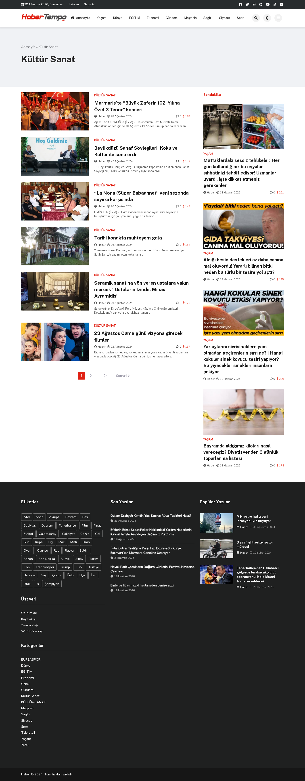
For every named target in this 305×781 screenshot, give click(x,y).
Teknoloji (28, 732)
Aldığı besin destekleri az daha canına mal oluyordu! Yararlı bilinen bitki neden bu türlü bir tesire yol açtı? (243, 266)
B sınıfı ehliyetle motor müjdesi (255, 545)
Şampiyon (52, 584)
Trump (65, 567)
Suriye (65, 558)
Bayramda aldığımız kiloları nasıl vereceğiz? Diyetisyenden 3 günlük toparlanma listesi (240, 452)
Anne (39, 517)
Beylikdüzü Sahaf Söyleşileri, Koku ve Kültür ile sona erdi (136, 151)
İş (37, 584)
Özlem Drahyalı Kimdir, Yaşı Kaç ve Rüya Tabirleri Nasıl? (151, 515)
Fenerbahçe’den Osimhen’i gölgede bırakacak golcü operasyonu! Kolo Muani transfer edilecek (258, 574)
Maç (61, 542)
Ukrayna (30, 575)
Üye (82, 575)
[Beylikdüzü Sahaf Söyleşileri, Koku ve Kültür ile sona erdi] (55, 156)
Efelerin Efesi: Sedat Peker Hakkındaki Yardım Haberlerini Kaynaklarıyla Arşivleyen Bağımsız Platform (151, 531)
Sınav (79, 558)
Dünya (117, 18)
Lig (50, 542)
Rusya (69, 550)
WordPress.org (32, 631)
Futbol (28, 533)
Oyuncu (42, 550)
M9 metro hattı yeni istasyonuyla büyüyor (254, 519)
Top (27, 567)
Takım (93, 558)
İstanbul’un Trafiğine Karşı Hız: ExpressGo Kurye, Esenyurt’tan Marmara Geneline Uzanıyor (146, 550)
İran (93, 575)
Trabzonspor (45, 567)
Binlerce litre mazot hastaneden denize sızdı (142, 585)
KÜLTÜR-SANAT (33, 702)
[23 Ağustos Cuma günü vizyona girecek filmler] (55, 342)
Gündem (172, 18)
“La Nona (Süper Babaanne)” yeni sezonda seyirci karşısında (141, 196)
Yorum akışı (29, 625)
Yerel (25, 745)
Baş (85, 517)
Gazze (84, 533)
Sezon (28, 558)
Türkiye (93, 567)
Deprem (47, 525)
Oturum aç (29, 613)
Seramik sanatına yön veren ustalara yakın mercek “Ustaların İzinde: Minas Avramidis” (141, 289)
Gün (26, 542)
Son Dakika (47, 558)
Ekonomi (153, 18)
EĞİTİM (134, 18)
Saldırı (83, 550)
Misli (73, 542)
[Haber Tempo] (44, 17)
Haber (101, 116)
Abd (27, 517)
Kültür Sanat (30, 696)
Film (85, 525)
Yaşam (101, 18)
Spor (240, 18)
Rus (56, 550)
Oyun (27, 550)
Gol (97, 533)
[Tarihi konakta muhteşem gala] (55, 246)
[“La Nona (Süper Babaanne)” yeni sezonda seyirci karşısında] (55, 201)
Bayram (71, 517)
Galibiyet (68, 533)
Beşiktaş (30, 525)
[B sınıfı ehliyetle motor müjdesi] (216, 548)
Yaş (43, 575)
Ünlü (70, 575)
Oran (86, 542)
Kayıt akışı (28, 619)
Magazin (190, 18)
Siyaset (224, 18)
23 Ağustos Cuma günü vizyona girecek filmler (138, 336)
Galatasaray (47, 533)
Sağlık (208, 18)
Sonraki (122, 376)
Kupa (39, 542)
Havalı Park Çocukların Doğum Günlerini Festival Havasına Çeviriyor (152, 569)
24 (106, 376)
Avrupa (54, 517)
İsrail (27, 584)
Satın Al (89, 4)
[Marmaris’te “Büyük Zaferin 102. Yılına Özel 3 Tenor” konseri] (55, 111)
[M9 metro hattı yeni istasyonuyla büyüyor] (216, 522)
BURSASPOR (30, 659)
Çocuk (56, 575)
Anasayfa (83, 18)
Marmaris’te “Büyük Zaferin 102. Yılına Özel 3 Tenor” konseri (137, 106)
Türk (79, 567)
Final (97, 525)
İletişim (74, 4)
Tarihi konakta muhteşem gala (128, 238)
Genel (25, 684)
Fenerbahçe (67, 525)
